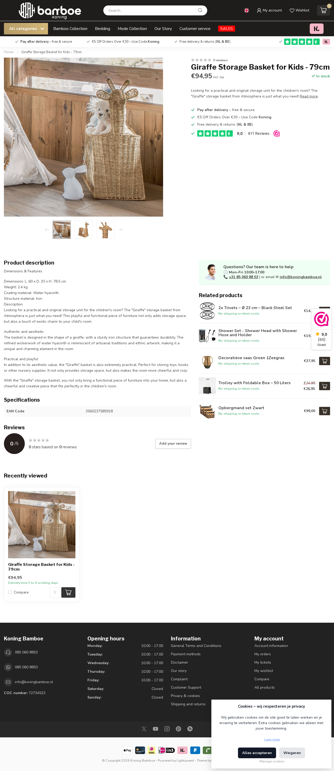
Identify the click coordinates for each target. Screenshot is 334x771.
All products (264, 687)
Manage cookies (272, 761)
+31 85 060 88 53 (243, 276)
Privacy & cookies (185, 695)
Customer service (195, 28)
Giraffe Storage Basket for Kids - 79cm (51, 52)
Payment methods (186, 654)
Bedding (102, 28)
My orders (262, 654)
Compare (21, 592)
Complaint (179, 679)
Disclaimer (179, 662)
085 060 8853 (26, 652)
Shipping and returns (188, 704)
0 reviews (220, 60)
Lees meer (272, 739)
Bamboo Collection (70, 28)
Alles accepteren (257, 752)
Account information (271, 645)
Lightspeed (185, 760)
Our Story (163, 28)
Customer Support (186, 687)
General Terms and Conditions (196, 645)
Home (9, 52)
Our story (179, 670)
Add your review (173, 443)
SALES (226, 28)
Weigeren (292, 752)
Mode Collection (132, 28)
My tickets (262, 662)
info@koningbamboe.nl (301, 276)
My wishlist (263, 670)
